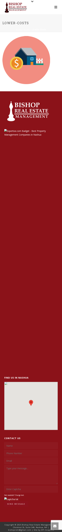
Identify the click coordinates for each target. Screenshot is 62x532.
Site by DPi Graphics (44, 530)
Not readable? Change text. (14, 495)
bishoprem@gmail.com (19, 530)
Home (19, 30)
